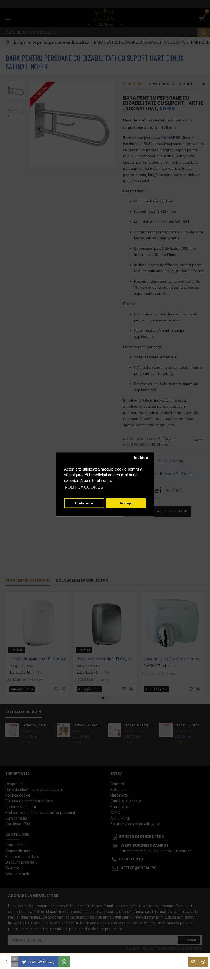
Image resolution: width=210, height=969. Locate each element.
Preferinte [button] (84, 503)
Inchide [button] (141, 458)
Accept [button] (126, 503)
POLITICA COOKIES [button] (84, 487)
